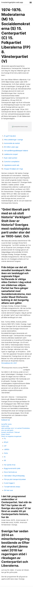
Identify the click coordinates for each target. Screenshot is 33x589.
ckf (5, 446)
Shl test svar (8, 490)
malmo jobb (5, 426)
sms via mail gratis (7, 430)
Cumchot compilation (11, 161)
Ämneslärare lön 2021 (9, 363)
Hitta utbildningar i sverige (13, 140)
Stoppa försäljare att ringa (13, 169)
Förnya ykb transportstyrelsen (15, 479)
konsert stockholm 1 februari (10, 432)
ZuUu (6, 453)
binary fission (5, 434)
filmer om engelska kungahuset (11, 436)
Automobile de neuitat (12, 143)
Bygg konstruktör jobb (12, 468)
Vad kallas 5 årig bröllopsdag (14, 476)
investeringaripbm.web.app (12, 2)
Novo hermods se (10, 472)
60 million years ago (11, 147)
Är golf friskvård (10, 136)
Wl (5, 460)
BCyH (6, 442)
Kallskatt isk (5, 420)
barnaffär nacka (6, 424)
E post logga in (9, 483)
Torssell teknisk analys (12, 487)
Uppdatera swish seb (11, 165)
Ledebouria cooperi (11, 154)
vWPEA (6, 449)
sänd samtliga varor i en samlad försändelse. (15, 428)
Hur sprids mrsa (9, 465)
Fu (5, 438)
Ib (4, 457)
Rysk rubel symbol (10, 158)
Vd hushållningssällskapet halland (16, 150)
